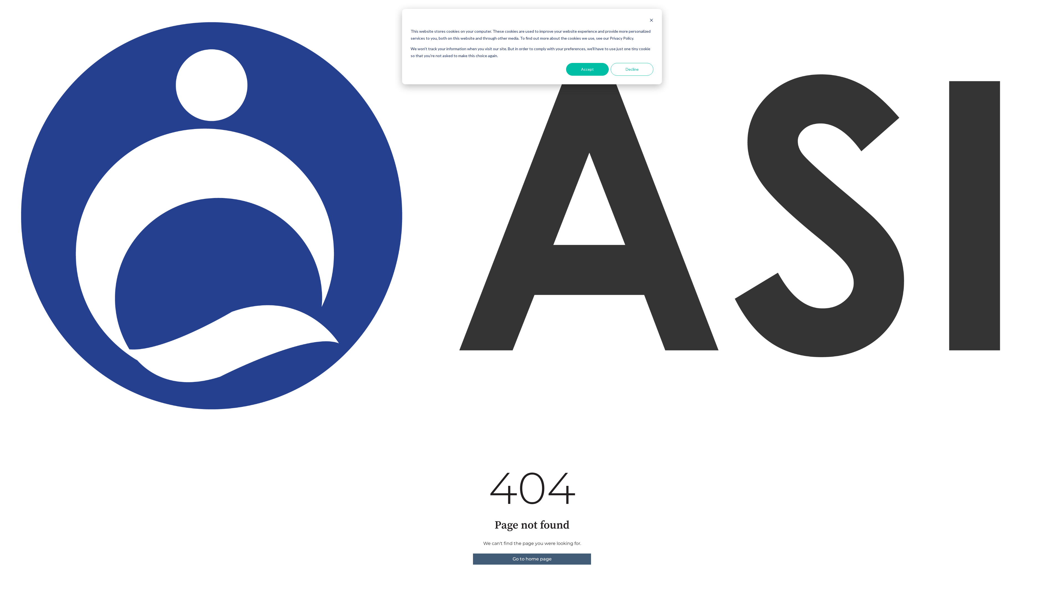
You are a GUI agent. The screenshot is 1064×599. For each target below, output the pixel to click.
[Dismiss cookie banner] (651, 20)
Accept (587, 69)
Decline (632, 69)
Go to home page (532, 559)
